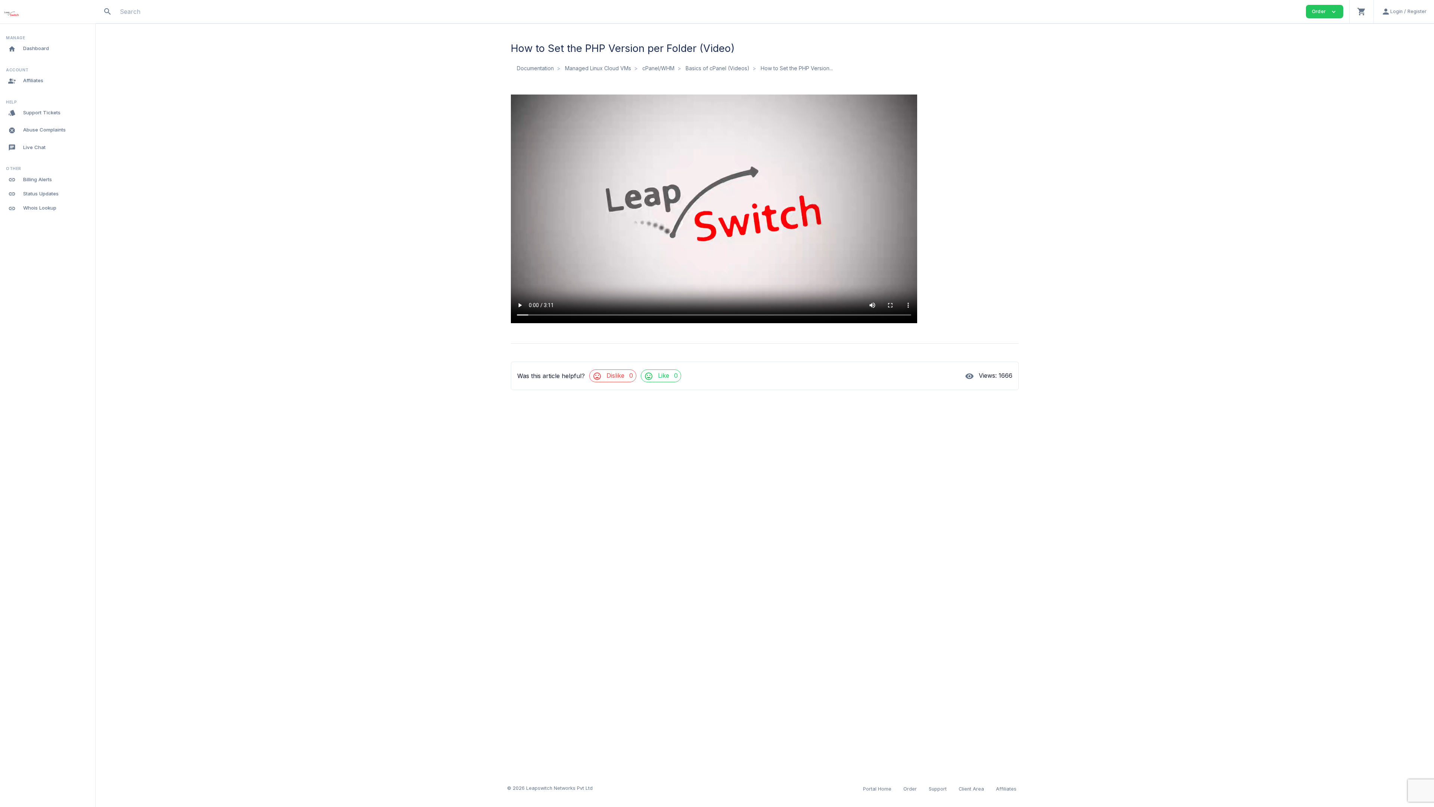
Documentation (535, 68)
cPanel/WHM (658, 68)
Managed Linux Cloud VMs (598, 68)
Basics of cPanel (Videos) (717, 68)
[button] (1361, 11)
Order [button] (1324, 11)
